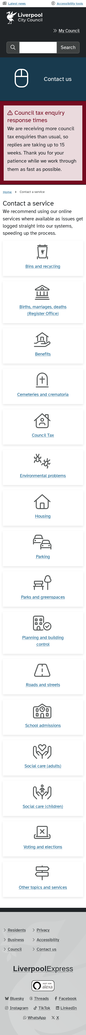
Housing (43, 516)
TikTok (44, 1007)
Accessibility (48, 939)
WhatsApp (37, 1017)
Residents (17, 930)
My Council (69, 31)
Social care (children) (43, 806)
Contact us (46, 949)
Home (7, 192)
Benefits (43, 354)
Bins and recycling (42, 266)
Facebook (68, 998)
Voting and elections (43, 847)
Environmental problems (43, 476)
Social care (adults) (43, 766)
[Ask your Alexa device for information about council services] (43, 985)
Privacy (43, 930)
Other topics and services (43, 887)
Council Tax (43, 435)
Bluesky (17, 998)
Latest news (17, 3)
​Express (43, 968)
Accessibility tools (70, 3)
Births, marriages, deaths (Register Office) (43, 310)
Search (68, 47)
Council (15, 949)
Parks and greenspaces (43, 597)
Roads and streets (43, 685)
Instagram (19, 1007)
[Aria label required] (25, 79)
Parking (43, 556)
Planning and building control (43, 641)
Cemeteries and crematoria (43, 394)
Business (16, 939)
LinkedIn (69, 1007)
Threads (41, 998)
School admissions (43, 725)
